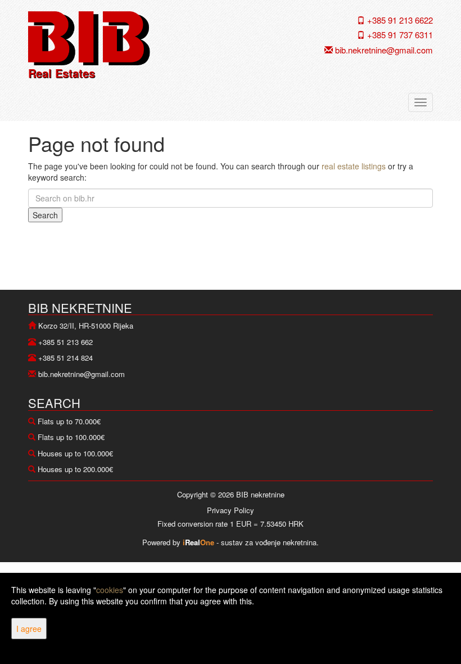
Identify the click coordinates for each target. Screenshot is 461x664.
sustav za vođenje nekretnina (269, 542)
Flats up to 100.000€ (71, 437)
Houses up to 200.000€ (75, 469)
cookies (109, 589)
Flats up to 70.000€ (69, 421)
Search (45, 215)
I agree (29, 628)
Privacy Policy (230, 510)
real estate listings (354, 166)
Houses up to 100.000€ (75, 453)
